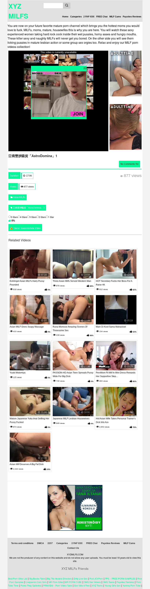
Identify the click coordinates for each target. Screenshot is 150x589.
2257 (50, 543)
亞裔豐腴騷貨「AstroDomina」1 (28, 207)
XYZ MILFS (18, 10)
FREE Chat (102, 16)
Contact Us (73, 548)
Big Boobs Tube (37, 578)
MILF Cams (115, 16)
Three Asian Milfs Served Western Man (72, 281)
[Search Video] (66, 5)
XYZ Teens (97, 585)
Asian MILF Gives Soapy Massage (27, 326)
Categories (76, 16)
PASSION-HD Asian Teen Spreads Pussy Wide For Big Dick (73, 374)
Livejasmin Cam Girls (36, 582)
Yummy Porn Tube (132, 585)
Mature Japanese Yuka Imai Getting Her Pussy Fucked (29, 420)
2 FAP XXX (88, 16)
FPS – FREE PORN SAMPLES (120, 578)
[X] (85, 67)
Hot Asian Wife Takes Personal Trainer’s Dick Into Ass (116, 420)
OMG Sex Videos (92, 582)
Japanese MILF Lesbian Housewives (71, 418)
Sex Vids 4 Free (82, 585)
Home (65, 16)
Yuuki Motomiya (17, 372)
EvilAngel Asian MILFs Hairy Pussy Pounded (27, 283)
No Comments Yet (129, 164)
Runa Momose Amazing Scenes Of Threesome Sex (70, 328)
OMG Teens (109, 582)
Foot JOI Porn (96, 578)
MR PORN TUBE (73, 582)
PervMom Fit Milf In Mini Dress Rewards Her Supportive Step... (115, 374)
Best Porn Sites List (17, 578)
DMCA (40, 543)
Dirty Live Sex (80, 578)
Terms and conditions (22, 543)
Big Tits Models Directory (59, 578)
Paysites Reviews (132, 16)
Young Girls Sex (113, 585)
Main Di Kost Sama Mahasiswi (111, 326)
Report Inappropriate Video (27, 227)
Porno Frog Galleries (30, 585)
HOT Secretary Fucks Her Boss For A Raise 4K (114, 283)
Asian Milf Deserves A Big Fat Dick (27, 464)
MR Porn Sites (56, 582)
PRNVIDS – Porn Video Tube (57, 585)
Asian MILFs (18, 197)
